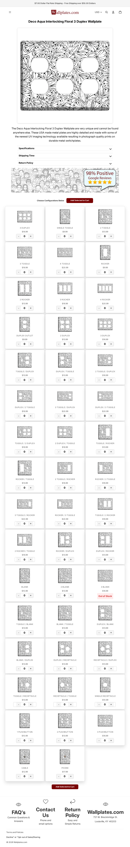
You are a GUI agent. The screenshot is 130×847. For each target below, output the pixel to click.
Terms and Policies (14, 832)
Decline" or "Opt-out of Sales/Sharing (23, 837)
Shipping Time (26, 155)
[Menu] (10, 12)
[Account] (113, 12)
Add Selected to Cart (79, 200)
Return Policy (26, 162)
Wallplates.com (20, 842)
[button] (25, 216)
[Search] (106, 12)
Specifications (26, 148)
